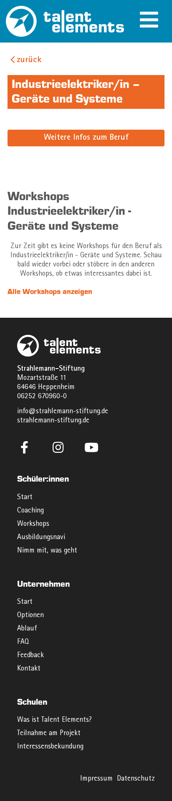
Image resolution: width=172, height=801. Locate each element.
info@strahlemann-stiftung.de (62, 411)
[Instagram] (58, 447)
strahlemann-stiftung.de (53, 420)
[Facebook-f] (24, 447)
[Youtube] (91, 447)
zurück (29, 60)
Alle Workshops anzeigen (50, 291)
